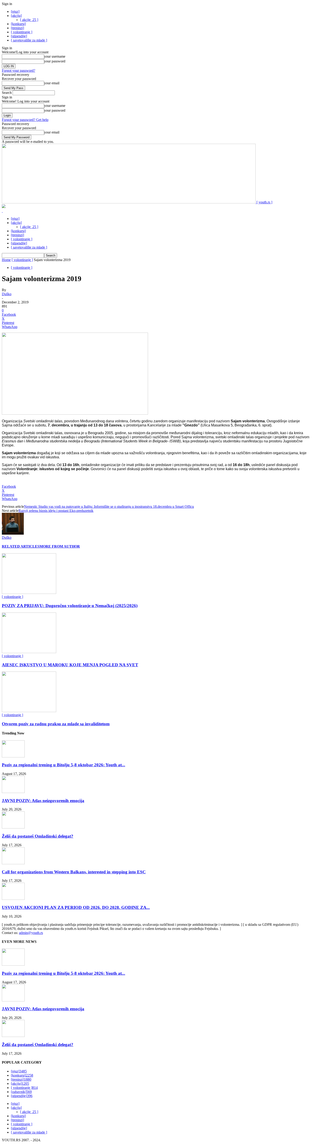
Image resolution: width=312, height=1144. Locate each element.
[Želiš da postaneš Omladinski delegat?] (13, 827)
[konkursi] (18, 24)
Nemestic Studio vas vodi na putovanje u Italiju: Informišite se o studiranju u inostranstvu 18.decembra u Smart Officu (109, 506)
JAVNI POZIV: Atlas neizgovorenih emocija (43, 800)
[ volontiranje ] (21, 32)
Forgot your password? (18, 70)
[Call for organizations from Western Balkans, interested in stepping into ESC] (13, 863)
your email (51, 83)
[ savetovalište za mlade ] (29, 40)
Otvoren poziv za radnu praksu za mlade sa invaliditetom (56, 723)
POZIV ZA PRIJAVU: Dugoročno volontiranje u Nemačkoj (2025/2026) (69, 605)
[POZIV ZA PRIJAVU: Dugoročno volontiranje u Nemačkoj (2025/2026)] (29, 593)
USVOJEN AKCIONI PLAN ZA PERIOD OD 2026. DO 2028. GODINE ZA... (76, 907)
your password (54, 61)
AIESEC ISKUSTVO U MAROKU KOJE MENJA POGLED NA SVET (70, 664)
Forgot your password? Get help (25, 120)
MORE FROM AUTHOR (60, 546)
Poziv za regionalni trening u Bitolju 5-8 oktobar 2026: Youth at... (63, 764)
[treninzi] (17, 28)
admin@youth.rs (31, 933)
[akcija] (16, 16)
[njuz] (15, 11)
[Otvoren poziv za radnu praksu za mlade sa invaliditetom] (29, 711)
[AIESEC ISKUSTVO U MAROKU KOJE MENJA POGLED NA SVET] (29, 652)
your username (54, 56)
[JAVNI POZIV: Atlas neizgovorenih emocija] (13, 792)
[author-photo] (13, 533)
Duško (6, 294)
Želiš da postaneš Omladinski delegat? (37, 836)
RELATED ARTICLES (21, 546)
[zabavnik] (21, 1092)
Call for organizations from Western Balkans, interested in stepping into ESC (74, 872)
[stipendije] (19, 36)
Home (6, 260)
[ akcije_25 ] (29, 20)
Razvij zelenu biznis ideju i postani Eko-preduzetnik (56, 511)
